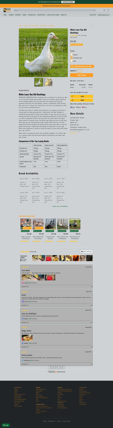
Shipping (37, 392)
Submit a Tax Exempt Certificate (42, 397)
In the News (60, 397)
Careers (59, 396)
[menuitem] (91, 25)
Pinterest (81, 401)
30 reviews (84, 35)
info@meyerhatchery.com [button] (103, 15)
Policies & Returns (39, 391)
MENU (5, 15)
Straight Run (77, 58)
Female (75, 55)
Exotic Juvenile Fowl (17, 396)
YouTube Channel (82, 394)
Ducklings (52, 26)
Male (74, 61)
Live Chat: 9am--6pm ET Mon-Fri (42, 406)
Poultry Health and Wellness (19, 401)
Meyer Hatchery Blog (18, 406)
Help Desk (16, 404)
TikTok (80, 397)
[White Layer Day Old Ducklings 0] (38, 82)
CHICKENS (11, 15)
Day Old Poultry (34, 26)
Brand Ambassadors (83, 391)
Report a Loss (38, 394)
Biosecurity (60, 392)
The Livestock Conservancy (62, 408)
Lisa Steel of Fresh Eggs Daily (84, 392)
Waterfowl (44, 26)
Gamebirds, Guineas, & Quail (19, 394)
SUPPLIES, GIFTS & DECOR (53, 15)
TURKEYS (24, 15)
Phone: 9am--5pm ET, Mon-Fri (41, 411)
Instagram (81, 396)
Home (20, 26)
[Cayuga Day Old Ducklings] (50, 224)
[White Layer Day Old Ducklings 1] (48, 82)
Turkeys (15, 392)
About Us (59, 421)
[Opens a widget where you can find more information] (6, 425)
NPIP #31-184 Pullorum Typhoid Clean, (65, 389)
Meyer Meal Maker (61, 406)
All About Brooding (17, 397)
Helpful (25, 286)
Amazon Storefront (82, 404)
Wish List (37, 401)
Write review (87, 252)
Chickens (16, 389)
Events (59, 399)
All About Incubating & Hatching (20, 399)
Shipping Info (51, 421)
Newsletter (81, 389)
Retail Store (38, 413)
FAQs (37, 399)
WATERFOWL (18, 15)
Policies (45, 421)
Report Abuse (66, 421)
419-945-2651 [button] (92, 15)
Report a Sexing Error (40, 396)
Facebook (81, 399)
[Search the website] (94, 10)
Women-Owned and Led (62, 401)
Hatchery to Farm (61, 404)
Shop (25, 26)
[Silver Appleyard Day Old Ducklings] (62, 224)
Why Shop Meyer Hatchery (40, 389)
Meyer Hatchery (60, 394)
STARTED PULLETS (41, 15)
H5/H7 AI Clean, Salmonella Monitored (65, 391)
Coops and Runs (17, 402)
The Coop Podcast (82, 402)
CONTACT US (63, 15)
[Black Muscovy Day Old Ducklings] (74, 224)
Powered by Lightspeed (56, 424)
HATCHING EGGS (32, 15)
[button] (68, 2)
